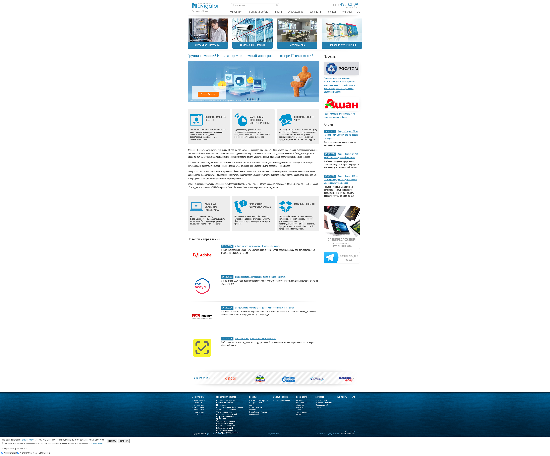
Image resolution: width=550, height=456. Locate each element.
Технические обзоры (301, 413)
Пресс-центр (301, 396)
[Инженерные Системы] (252, 30)
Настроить (124, 441)
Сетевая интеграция (224, 403)
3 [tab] (253, 99)
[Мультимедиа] (297, 30)
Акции (298, 410)
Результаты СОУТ (274, 434)
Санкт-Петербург (351, 7)
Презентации (301, 403)
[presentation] (214, 378)
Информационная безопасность (229, 407)
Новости (299, 407)
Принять (112, 441)
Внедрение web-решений (226, 414)
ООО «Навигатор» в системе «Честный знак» (255, 338)
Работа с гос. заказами (225, 426)
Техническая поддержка (226, 421)
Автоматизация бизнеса (226, 410)
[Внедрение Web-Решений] (342, 30)
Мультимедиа (221, 405)
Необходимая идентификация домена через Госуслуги (260, 277)
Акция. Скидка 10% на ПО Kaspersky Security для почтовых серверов (341, 135)
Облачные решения (224, 412)
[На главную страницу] (206, 3)
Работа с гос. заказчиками (199, 411)
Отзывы (299, 401)
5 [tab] (259, 99)
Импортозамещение (224, 423)
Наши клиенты (201, 378)
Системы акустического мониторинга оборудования (227, 431)
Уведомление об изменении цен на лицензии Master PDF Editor (264, 307)
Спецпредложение (282, 401)
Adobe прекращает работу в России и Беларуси (257, 246)
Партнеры (319, 396)
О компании (198, 396)
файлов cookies (96, 443)
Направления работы (225, 396)
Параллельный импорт (322, 406)
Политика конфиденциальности (328, 434)
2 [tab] (250, 99)
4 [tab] (256, 99)
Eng (353, 396)
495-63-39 (345, 4)
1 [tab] (247, 99)
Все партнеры (321, 401)
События (300, 405)
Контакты (342, 396)
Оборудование (280, 396)
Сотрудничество (200, 414)
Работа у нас (199, 407)
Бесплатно (206, 94)
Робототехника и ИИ (224, 428)
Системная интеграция (225, 401)
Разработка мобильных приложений (225, 418)
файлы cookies (29, 439)
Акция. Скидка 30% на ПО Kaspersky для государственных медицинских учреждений (341, 179)
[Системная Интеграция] (208, 30)
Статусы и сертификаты (199, 404)
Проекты (252, 396)
